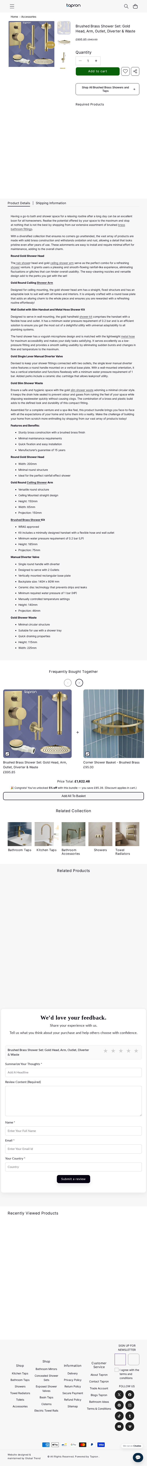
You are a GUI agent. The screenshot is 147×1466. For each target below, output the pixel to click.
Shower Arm (45, 282)
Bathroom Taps (20, 1379)
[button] (135, 6)
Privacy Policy (73, 1379)
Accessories (28, 16)
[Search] (126, 6)
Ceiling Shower (37, 482)
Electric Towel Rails (46, 1410)
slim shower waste (82, 390)
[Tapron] (73, 6)
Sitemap (73, 1406)
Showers (20, 1386)
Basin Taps (46, 1397)
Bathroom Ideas (99, 1401)
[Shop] (12, 6)
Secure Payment (72, 1393)
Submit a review (73, 1179)
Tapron (94, 1456)
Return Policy (73, 1386)
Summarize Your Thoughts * (23, 1064)
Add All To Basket (74, 796)
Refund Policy (72, 1399)
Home (14, 16)
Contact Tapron (99, 1381)
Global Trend (32, 1458)
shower (15, 267)
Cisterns (46, 1404)
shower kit (85, 316)
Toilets (20, 1399)
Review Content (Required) (23, 1082)
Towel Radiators (20, 1393)
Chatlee (137, 1446)
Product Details (19, 203)
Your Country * (15, 1158)
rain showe (23, 263)
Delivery (73, 1373)
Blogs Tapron (99, 1395)
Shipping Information (51, 203)
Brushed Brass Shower (26, 519)
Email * (10, 1140)
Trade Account (99, 1388)
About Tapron (99, 1374)
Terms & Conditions (99, 1408)
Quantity (83, 52)
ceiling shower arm (62, 263)
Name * (10, 1122)
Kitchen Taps (20, 1373)
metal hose (128, 336)
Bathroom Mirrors (46, 1369)
